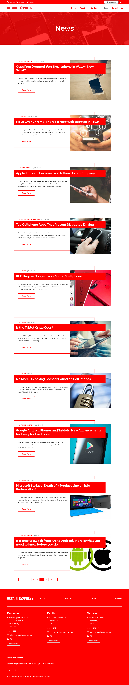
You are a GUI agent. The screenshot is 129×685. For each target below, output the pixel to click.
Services (68, 598)
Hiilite (48, 677)
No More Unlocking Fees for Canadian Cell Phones (53, 379)
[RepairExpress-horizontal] (19, 8)
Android (22, 61)
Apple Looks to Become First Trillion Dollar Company (55, 173)
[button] (121, 2)
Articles (36, 219)
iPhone (29, 61)
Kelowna (12, 2)
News (93, 598)
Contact (118, 598)
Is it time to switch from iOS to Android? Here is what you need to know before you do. (58, 542)
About (42, 598)
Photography (36, 677)
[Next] (69, 579)
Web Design (27, 677)
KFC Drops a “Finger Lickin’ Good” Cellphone (49, 276)
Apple (28, 168)
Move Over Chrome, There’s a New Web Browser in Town (57, 121)
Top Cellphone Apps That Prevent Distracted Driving (55, 224)
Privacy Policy (12, 670)
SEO (42, 677)
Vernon (31, 2)
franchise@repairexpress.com (42, 664)
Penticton (21, 2)
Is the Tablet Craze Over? (34, 327)
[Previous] (16, 579)
